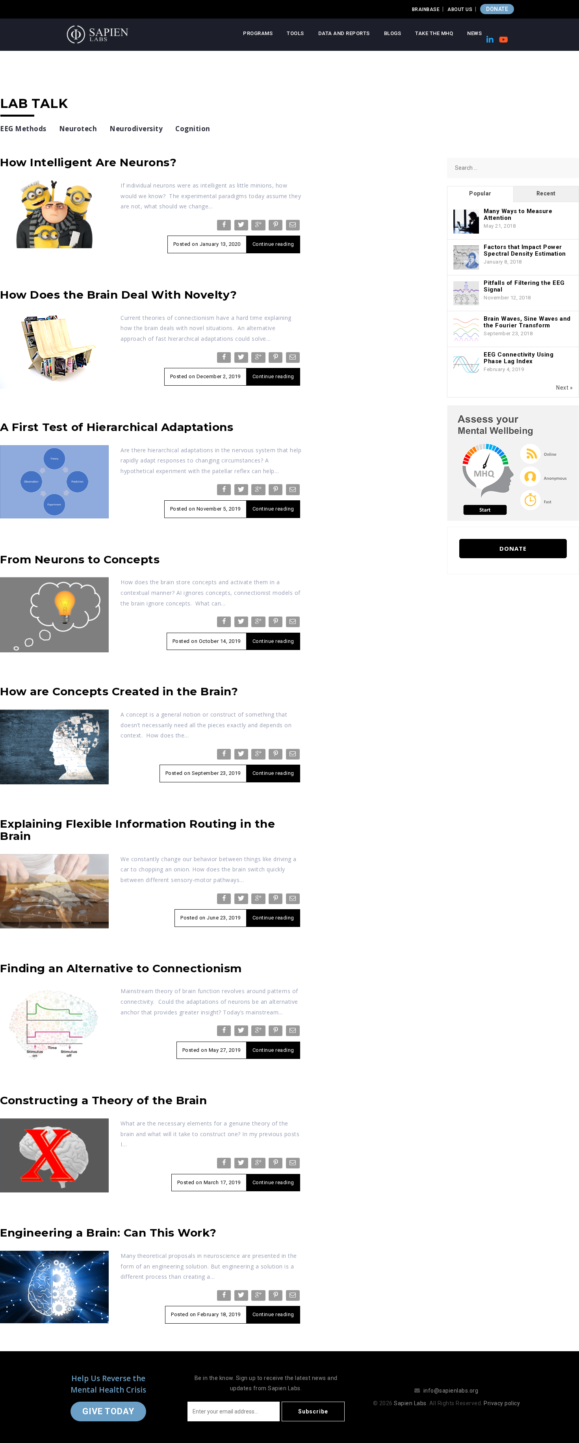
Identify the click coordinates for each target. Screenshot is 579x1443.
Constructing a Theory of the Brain (103, 1100)
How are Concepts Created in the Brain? (119, 691)
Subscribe (313, 1411)
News (474, 33)
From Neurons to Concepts (80, 559)
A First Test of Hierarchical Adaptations (116, 427)
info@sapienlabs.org (451, 1390)
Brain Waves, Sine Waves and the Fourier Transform (527, 322)
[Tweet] (242, 227)
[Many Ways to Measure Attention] (466, 222)
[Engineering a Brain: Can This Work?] (54, 1286)
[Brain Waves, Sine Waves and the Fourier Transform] (466, 329)
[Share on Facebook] (224, 227)
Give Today (108, 1411)
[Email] (293, 227)
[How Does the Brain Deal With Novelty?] (54, 350)
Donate (513, 548)
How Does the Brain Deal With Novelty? (118, 294)
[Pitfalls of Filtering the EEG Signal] (466, 293)
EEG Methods (23, 128)
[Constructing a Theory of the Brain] (54, 1155)
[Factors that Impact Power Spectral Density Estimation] (466, 257)
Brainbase (426, 9)
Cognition (192, 128)
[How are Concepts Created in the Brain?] (54, 746)
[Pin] (276, 227)
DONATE (497, 9)
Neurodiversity (136, 128)
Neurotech (78, 128)
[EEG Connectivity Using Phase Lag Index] (466, 365)
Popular (480, 193)
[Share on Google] (259, 227)
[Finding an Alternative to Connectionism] (54, 1023)
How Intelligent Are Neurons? (88, 162)
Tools (295, 33)
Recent (546, 193)
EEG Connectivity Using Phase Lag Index (518, 358)
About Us (459, 9)
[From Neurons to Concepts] (54, 614)
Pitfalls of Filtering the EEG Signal (524, 286)
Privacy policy (502, 1403)
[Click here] (513, 462)
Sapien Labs (410, 1403)
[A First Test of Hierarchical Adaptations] (54, 481)
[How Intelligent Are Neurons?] (54, 214)
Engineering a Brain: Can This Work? (108, 1232)
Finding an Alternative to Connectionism (121, 968)
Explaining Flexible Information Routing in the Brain (137, 830)
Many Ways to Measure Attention (518, 214)
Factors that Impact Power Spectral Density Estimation (525, 250)
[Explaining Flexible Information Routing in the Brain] (54, 891)
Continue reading (273, 244)
